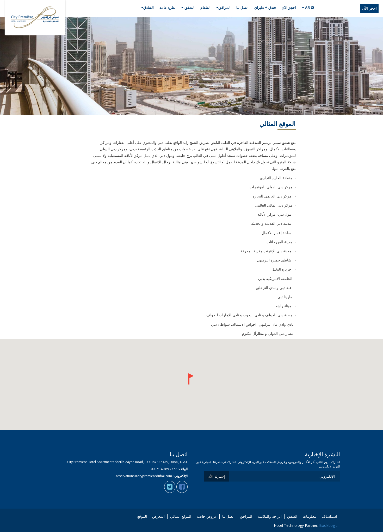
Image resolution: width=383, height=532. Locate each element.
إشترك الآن (216, 476)
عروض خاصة (207, 516)
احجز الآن (369, 8)
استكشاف (329, 516)
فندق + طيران (265, 7)
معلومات (309, 516)
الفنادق (148, 7)
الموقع (142, 516)
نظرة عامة (167, 7)
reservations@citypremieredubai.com (144, 476)
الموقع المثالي (180, 516)
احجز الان (289, 7)
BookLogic (328, 525)
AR (307, 7)
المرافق (224, 7)
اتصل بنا (242, 7)
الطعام (205, 7)
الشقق (189, 7)
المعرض (158, 516)
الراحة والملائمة (270, 516)
